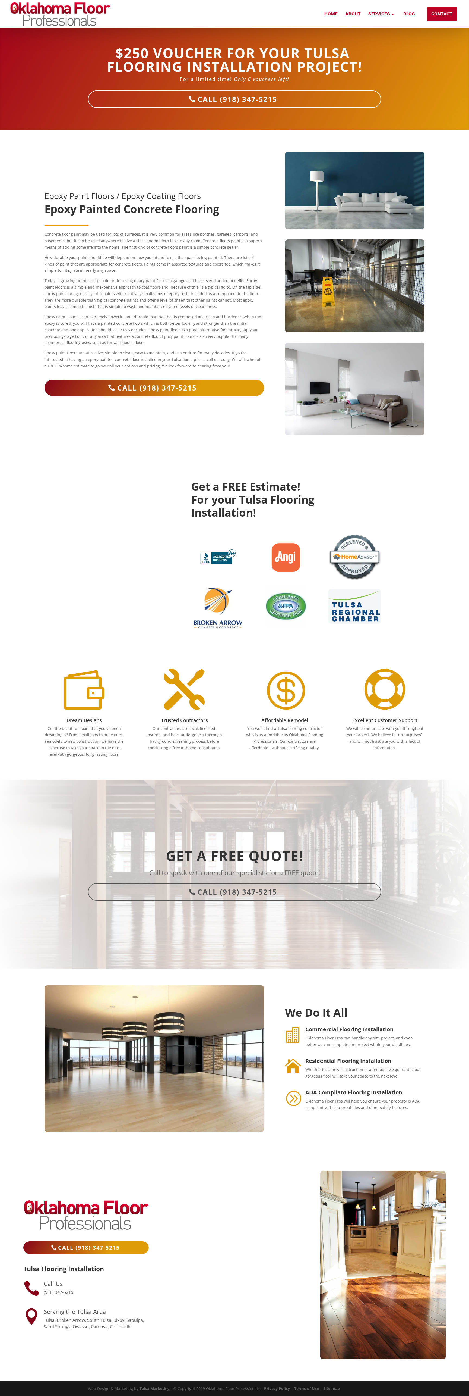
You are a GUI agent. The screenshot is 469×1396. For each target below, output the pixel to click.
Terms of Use (306, 1388)
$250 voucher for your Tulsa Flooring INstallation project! (234, 61)
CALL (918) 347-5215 (237, 99)
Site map (331, 1388)
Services (379, 14)
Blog (409, 14)
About (353, 14)
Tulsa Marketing (155, 1388)
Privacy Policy (277, 1388)
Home (331, 14)
